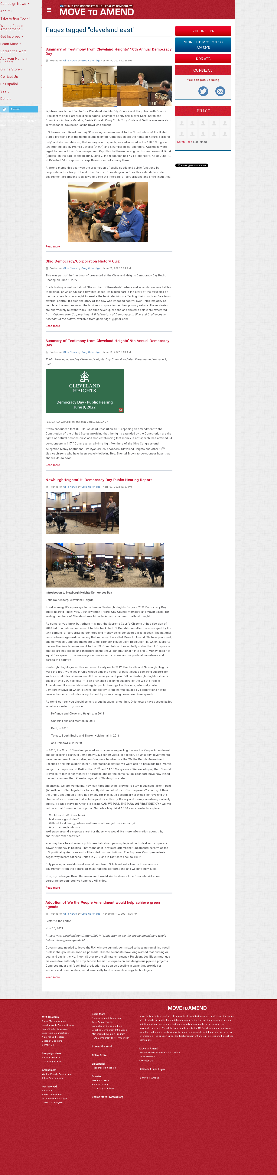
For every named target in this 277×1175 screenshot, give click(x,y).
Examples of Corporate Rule (107, 1026)
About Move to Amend (54, 1021)
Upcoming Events (51, 1061)
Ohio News (70, 60)
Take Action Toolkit (102, 1022)
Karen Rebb (184, 142)
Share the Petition (52, 1094)
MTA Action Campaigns (54, 1098)
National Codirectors (53, 1037)
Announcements (51, 1057)
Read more (53, 246)
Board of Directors (52, 1041)
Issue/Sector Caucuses (55, 1029)
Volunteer (203, 31)
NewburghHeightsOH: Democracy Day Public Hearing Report (99, 480)
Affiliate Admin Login (152, 1069)
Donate (203, 58)
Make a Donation (101, 1080)
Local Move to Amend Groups (58, 1025)
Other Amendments (52, 1078)
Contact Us (48, 1045)
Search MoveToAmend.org (107, 1096)
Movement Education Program (108, 1034)
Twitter (15, 109)
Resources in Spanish (104, 1068)
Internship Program (52, 1102)
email (23, 117)
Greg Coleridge (90, 60)
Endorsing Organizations (55, 1033)
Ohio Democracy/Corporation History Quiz (83, 261)
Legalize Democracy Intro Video (109, 1030)
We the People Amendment (57, 1074)
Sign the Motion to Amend (203, 45)
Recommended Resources (107, 1018)
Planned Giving (100, 1084)
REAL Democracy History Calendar (110, 1038)
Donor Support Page (103, 1088)
